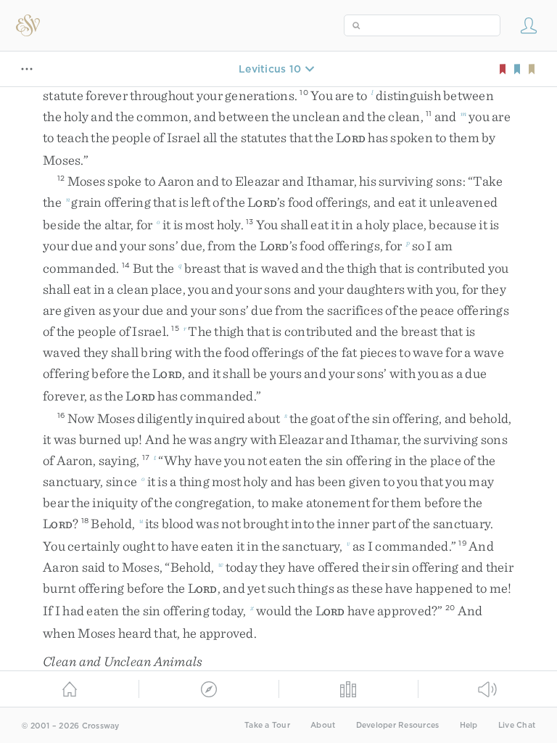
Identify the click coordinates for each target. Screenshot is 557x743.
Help (469, 725)
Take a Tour (267, 725)
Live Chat (516, 725)
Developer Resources (398, 725)
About (322, 725)
